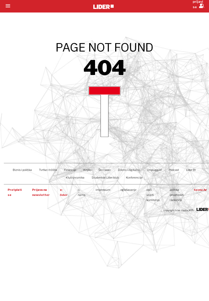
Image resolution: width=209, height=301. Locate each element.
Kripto (87, 170)
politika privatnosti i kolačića (177, 195)
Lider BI (191, 170)
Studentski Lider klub (105, 177)
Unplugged (154, 170)
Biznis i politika (22, 170)
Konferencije (134, 177)
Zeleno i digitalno (129, 170)
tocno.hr (200, 190)
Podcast (174, 170)
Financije (70, 170)
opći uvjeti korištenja (153, 195)
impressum (103, 190)
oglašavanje (128, 190)
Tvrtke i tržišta (48, 170)
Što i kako (104, 170)
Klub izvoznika (75, 177)
